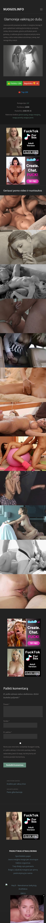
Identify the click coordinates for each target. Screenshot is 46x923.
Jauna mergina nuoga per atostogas (23, 859)
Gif (28, 103)
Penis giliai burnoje (14, 792)
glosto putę (23, 114)
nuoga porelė (18, 117)
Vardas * (6, 721)
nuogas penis (28, 117)
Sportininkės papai (23, 856)
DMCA (23, 893)
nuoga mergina (34, 114)
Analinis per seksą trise (16, 784)
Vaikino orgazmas (23, 863)
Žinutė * (6, 704)
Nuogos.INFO (13, 9)
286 (19, 83)
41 (38, 83)
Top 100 (24, 92)
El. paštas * (7, 732)
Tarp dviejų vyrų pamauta (23, 866)
